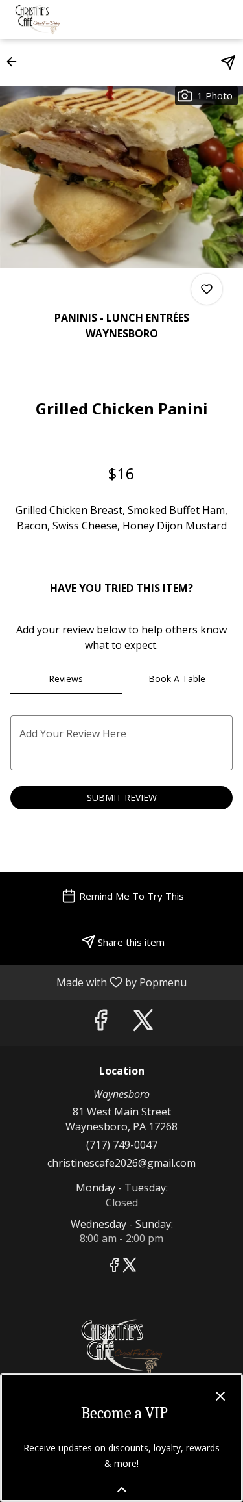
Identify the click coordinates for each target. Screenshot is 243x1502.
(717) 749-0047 (121, 1145)
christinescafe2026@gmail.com (121, 1163)
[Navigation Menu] (225, 19)
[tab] (66, 678)
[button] (15, 61)
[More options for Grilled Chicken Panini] (206, 289)
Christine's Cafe (121, 1346)
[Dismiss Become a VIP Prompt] (220, 1396)
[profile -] (192, 19)
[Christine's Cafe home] (68, 19)
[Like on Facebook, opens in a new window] (100, 1022)
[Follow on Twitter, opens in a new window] (143, 1022)
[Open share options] (228, 62)
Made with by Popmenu (98, 981)
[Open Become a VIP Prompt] (122, 1489)
